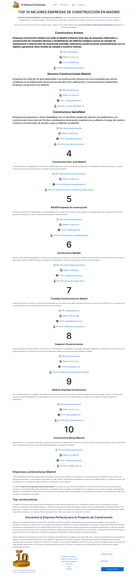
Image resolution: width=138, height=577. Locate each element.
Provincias (63, 5)
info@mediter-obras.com (73, 275)
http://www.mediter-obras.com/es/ (72, 265)
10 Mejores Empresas (33, 4)
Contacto (81, 5)
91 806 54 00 (74, 179)
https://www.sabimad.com (72, 128)
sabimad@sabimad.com (73, 138)
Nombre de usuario (107, 554)
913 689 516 (74, 455)
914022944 (74, 270)
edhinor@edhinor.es (73, 415)
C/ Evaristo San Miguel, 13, (74, 106)
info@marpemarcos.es (73, 460)
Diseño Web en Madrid (29, 572)
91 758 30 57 (74, 95)
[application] (68, 5)
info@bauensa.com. (73, 230)
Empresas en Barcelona (69, 559)
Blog (73, 5)
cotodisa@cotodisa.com (73, 321)
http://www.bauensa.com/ (72, 219)
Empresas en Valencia (69, 561)
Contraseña (104, 561)
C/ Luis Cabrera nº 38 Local (74, 144)
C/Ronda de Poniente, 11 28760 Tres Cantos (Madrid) (74, 190)
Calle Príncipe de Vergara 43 (74, 68)
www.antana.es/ (72, 52)
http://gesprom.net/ (73, 356)
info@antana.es (73, 62)
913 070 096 (74, 316)
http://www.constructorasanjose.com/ (72, 174)
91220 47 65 (74, 133)
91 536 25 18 (74, 224)
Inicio (55, 5)
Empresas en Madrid (69, 556)
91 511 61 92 (74, 361)
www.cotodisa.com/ (72, 310)
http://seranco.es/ (72, 90)
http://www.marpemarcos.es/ (72, 450)
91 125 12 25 (74, 57)
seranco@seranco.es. (73, 100)
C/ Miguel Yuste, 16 (74, 466)
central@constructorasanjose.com (73, 184)
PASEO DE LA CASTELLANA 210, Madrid (74, 372)
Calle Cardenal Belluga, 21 (74, 420)
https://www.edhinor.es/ (72, 404)
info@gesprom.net (73, 367)
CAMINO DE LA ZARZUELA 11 (74, 326)
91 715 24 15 (74, 409)
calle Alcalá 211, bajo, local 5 (74, 281)
